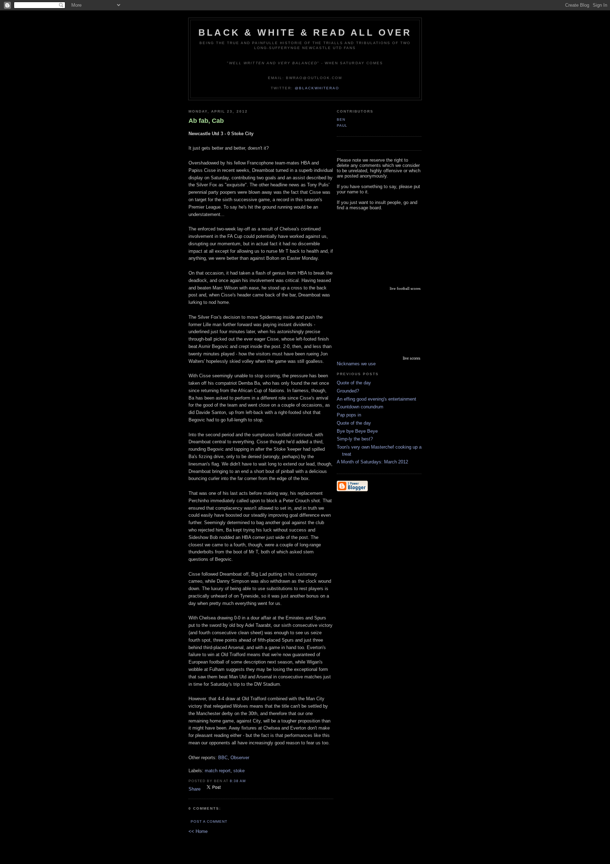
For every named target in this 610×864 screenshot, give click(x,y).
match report (218, 770)
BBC (223, 757)
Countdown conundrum (360, 406)
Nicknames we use (356, 363)
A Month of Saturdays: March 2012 (372, 461)
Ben (341, 119)
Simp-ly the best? (355, 439)
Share (195, 789)
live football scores (405, 288)
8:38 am (238, 781)
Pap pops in (349, 415)
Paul (342, 125)
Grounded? (348, 391)
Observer (240, 757)
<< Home (198, 831)
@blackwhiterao (317, 88)
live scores (411, 358)
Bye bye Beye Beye (357, 431)
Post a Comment (209, 821)
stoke (239, 770)
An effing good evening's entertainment (376, 399)
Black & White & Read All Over (305, 32)
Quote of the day (354, 382)
